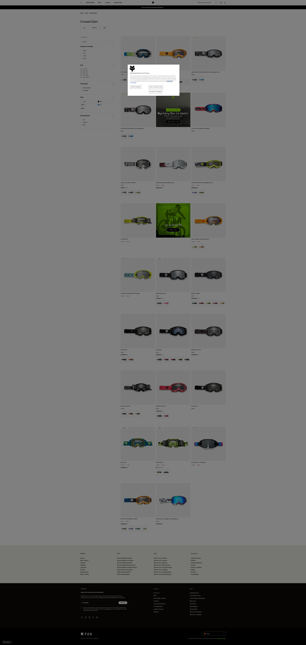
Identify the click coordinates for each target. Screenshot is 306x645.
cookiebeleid (169, 81)
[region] (153, 80)
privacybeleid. (133, 82)
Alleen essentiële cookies (156, 86)
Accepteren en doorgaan (155, 91)
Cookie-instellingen (135, 86)
